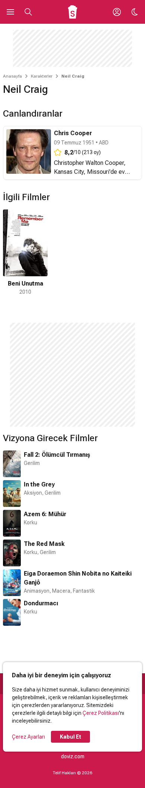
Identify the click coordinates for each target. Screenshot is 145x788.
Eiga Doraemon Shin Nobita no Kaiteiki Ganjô (78, 578)
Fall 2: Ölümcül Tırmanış (57, 454)
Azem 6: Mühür (45, 514)
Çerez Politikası (101, 713)
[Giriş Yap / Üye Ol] (116, 11)
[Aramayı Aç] (28, 11)
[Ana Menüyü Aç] (10, 11)
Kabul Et (70, 737)
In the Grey (39, 484)
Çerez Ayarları (28, 737)
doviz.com (72, 756)
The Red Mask (44, 543)
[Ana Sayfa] (72, 11)
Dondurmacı (41, 603)
